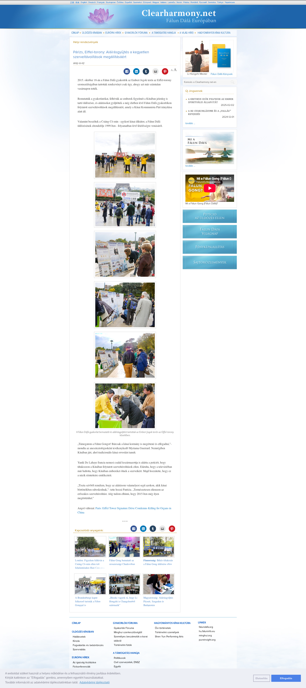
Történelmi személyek (167, 632)
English (84, 2)
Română (194, 2)
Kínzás (76, 641)
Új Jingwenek (193, 91)
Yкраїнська (230, 2)
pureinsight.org (207, 640)
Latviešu (171, 2)
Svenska (212, 2)
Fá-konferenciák (81, 667)
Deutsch (92, 2)
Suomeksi (137, 2)
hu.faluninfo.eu (207, 631)
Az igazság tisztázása (84, 662)
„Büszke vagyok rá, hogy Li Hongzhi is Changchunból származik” (123, 601)
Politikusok (120, 658)
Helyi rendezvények (85, 42)
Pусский (203, 2)
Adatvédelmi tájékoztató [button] (95, 682)
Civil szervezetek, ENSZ (127, 662)
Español (128, 2)
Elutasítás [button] (262, 678)
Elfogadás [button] (286, 678)
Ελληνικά (147, 2)
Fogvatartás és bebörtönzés (88, 645)
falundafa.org (206, 627)
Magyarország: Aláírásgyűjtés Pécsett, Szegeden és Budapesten (158, 601)
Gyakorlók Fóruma (124, 628)
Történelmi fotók (123, 645)
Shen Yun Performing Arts (169, 636)
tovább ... (190, 123)
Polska (186, 2)
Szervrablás (79, 649)
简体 (77, 2)
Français (101, 2)
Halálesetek (79, 637)
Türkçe (220, 2)
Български (110, 2)
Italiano (163, 2)
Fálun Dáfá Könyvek (222, 74)
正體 (72, 2)
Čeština (120, 2)
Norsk (179, 2)
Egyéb (117, 666)
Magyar (155, 2)
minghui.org (205, 635)
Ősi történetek (163, 628)
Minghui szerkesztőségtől (128, 632)
